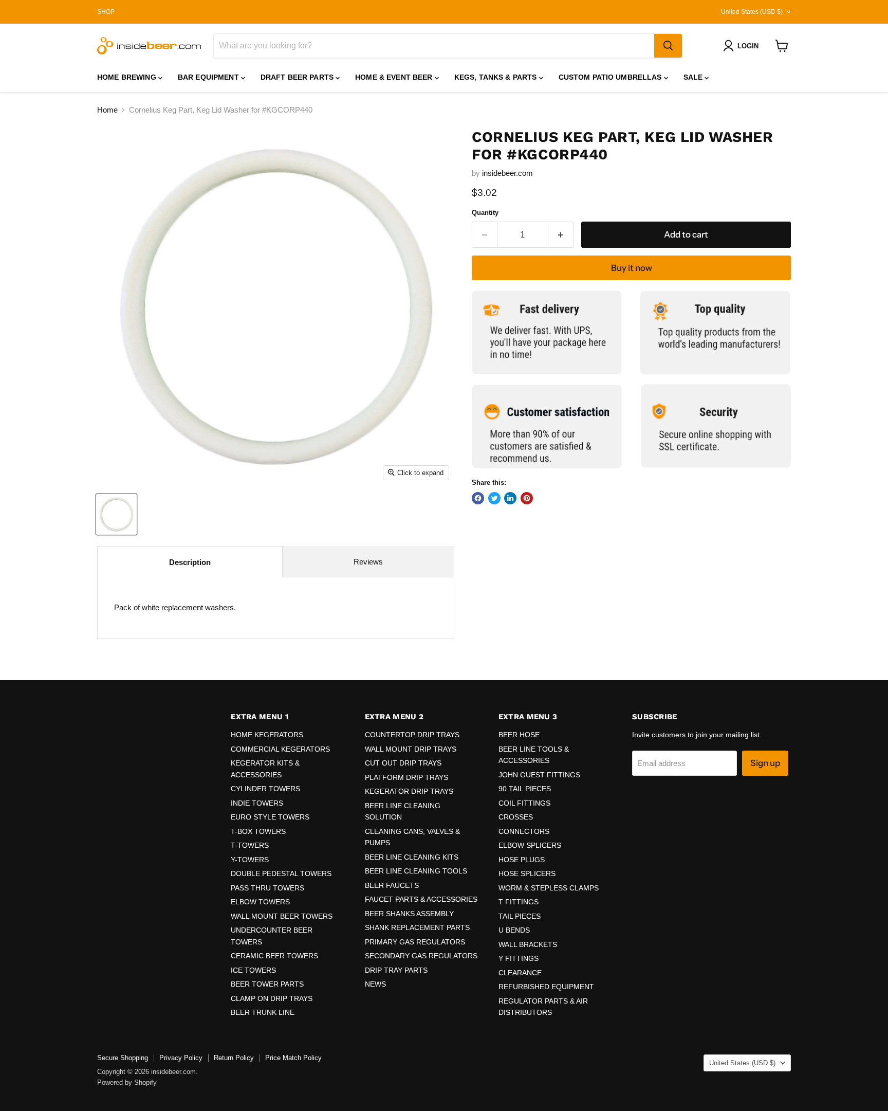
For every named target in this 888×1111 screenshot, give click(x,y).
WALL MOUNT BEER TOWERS (281, 916)
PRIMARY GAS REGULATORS (415, 942)
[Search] (668, 46)
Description (190, 562)
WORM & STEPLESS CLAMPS (548, 888)
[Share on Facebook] (478, 498)
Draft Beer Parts (298, 77)
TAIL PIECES (519, 916)
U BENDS (514, 930)
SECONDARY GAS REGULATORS (421, 956)
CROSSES (515, 817)
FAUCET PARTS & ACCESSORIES (421, 899)
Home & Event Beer (395, 77)
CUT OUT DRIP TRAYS (403, 763)
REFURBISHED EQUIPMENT (546, 986)
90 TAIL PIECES (524, 789)
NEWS (375, 984)
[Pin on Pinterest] (527, 498)
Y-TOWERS (250, 859)
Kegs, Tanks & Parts (496, 77)
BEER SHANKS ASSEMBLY (409, 913)
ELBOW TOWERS (260, 902)
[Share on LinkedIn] (510, 498)
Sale (694, 77)
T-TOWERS (250, 845)
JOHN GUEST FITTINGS (539, 775)
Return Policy (234, 1058)
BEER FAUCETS (392, 885)
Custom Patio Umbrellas (611, 77)
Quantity (485, 212)
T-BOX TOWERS (258, 831)
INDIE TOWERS (257, 803)
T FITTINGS (518, 902)
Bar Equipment (209, 77)
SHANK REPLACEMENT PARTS (417, 927)
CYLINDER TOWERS (265, 789)
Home (107, 109)
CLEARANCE (520, 973)
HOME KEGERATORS (267, 735)
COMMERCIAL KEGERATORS (280, 749)
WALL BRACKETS (527, 944)
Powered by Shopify (127, 1082)
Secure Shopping (122, 1058)
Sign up (765, 763)
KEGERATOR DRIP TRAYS (409, 791)
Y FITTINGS (518, 958)
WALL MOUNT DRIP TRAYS (410, 749)
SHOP (106, 11)
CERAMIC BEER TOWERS (274, 956)
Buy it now (631, 268)
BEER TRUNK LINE (262, 1012)
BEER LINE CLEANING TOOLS (416, 871)
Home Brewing (127, 77)
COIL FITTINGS (524, 803)
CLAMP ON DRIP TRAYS (271, 998)
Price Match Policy (293, 1058)
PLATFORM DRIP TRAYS (406, 777)
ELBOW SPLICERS (529, 845)
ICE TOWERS (253, 970)
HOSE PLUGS (521, 859)
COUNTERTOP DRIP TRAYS (412, 735)
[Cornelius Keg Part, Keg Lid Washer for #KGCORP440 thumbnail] (116, 514)
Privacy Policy (180, 1058)
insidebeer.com (507, 173)
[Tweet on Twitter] (494, 498)
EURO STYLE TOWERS (270, 817)
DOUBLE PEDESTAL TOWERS (281, 873)
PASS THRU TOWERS (267, 888)
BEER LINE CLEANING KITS (411, 857)
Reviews (368, 561)
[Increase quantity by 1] (561, 235)
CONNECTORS (523, 831)
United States (752, 11)
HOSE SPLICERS (527, 873)
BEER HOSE (519, 735)
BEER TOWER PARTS (267, 984)
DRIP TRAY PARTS (396, 970)
